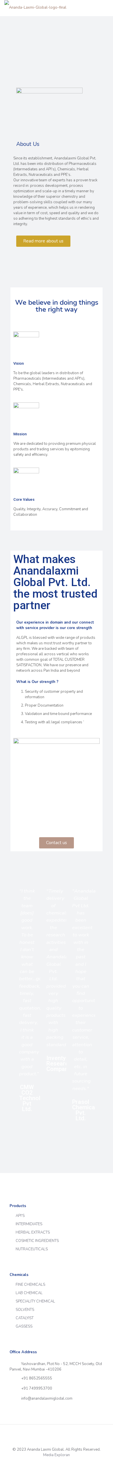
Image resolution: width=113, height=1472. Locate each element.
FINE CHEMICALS (30, 1284)
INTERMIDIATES (29, 1224)
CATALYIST (25, 1318)
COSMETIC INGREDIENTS (37, 1240)
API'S (20, 1215)
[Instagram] (68, 1463)
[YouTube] (60, 1463)
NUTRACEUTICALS (32, 1249)
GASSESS (24, 1326)
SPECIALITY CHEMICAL (35, 1301)
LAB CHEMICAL (29, 1293)
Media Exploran (56, 1455)
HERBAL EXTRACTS (33, 1232)
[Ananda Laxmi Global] (35, 7)
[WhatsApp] (45, 1463)
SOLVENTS (25, 1309)
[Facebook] (53, 1463)
